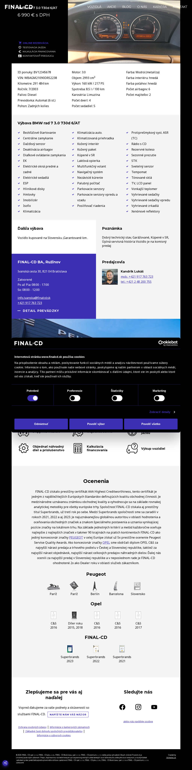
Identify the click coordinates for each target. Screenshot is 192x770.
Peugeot (96, 574)
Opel (96, 603)
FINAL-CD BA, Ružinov (39, 262)
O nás (142, 7)
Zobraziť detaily (159, 412)
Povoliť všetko (150, 424)
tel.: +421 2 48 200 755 (136, 282)
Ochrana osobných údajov (32, 727)
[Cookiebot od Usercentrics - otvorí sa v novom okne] (161, 343)
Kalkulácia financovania (39, 51)
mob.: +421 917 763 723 (137, 277)
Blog (126, 7)
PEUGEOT (76, 537)
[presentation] (74, 28)
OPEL (106, 542)
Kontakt (180, 7)
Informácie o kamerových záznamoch (70, 727)
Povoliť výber (96, 424)
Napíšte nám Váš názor (68, 714)
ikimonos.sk (171, 757)
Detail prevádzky (41, 311)
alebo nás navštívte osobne (138, 721)
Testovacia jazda (34, 47)
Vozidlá (94, 7)
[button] (75, 55)
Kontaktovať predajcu (38, 55)
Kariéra (160, 7)
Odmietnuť (41, 424)
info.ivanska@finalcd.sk (34, 298)
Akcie (111, 7)
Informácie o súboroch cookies (54, 735)
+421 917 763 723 (30, 303)
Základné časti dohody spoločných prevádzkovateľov (53, 731)
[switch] (75, 398)
